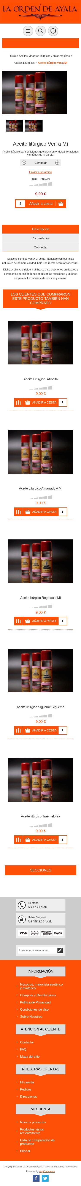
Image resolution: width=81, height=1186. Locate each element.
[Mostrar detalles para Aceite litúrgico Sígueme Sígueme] (40, 670)
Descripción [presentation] (40, 229)
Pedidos (26, 1089)
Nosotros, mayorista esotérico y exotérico (41, 986)
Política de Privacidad (35, 1002)
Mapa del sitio (30, 1056)
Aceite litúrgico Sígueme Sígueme (40, 707)
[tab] (40, 229)
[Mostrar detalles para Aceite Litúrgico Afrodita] (40, 342)
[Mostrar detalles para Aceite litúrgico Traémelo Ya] (40, 779)
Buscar (25, 1151)
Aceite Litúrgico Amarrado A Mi (40, 488)
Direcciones (28, 1096)
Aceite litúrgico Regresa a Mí (40, 597)
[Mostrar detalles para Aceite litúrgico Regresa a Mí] (40, 561)
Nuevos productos (33, 1122)
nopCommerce (47, 1171)
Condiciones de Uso (34, 1009)
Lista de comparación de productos (37, 1142)
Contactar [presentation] (41, 247)
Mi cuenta (27, 1082)
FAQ (23, 1049)
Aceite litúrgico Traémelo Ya (40, 816)
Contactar (27, 1042)
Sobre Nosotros (31, 1016)
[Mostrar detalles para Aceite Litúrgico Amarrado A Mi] (40, 452)
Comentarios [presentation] (41, 238)
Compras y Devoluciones (38, 995)
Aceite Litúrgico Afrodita (41, 379)
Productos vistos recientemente (32, 1131)
